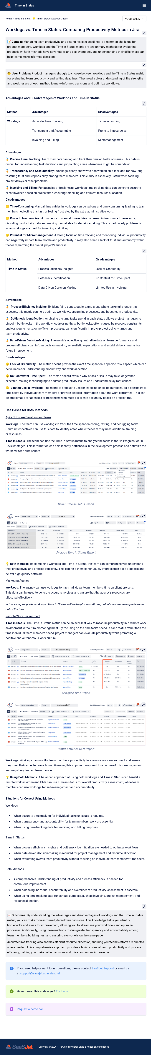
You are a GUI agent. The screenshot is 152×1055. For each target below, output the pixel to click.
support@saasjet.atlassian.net (40, 973)
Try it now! (62, 991)
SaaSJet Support (103, 968)
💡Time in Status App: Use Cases (50, 18)
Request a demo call (30, 1009)
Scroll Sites (78, 1046)
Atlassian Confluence (98, 1046)
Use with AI (134, 18)
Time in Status (24, 5)
